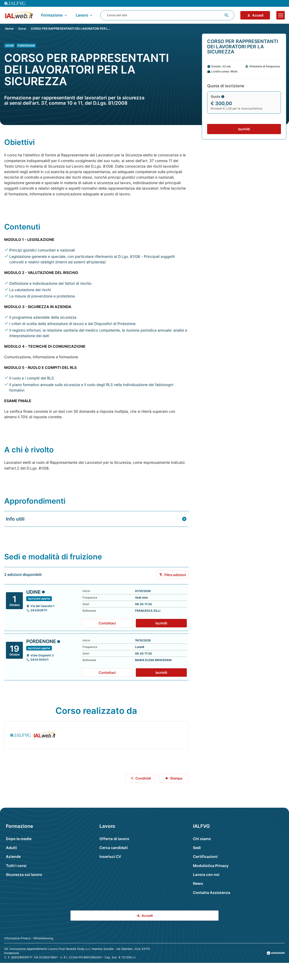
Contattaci (107, 623)
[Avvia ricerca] (226, 15)
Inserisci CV (110, 856)
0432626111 (38, 610)
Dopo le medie (19, 839)
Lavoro (82, 15)
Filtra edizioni (175, 575)
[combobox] (167, 15)
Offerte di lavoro (114, 839)
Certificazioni (205, 856)
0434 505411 (39, 659)
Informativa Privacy (17, 938)
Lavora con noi (206, 874)
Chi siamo (202, 839)
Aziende (13, 856)
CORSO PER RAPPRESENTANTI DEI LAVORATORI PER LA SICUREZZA (79, 28)
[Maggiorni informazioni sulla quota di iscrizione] (222, 96)
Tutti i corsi (16, 865)
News (198, 883)
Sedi (197, 847)
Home (9, 28)
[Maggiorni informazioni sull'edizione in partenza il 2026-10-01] (43, 592)
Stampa (176, 778)
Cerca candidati (113, 847)
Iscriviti (244, 129)
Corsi (22, 28)
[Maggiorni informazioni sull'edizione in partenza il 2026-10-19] (58, 641)
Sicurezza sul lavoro (24, 874)
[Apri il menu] (280, 15)
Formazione (52, 15)
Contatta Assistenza (211, 892)
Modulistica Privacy (210, 865)
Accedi (257, 15)
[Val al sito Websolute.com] (276, 953)
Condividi (143, 778)
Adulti (11, 847)
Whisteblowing (43, 938)
